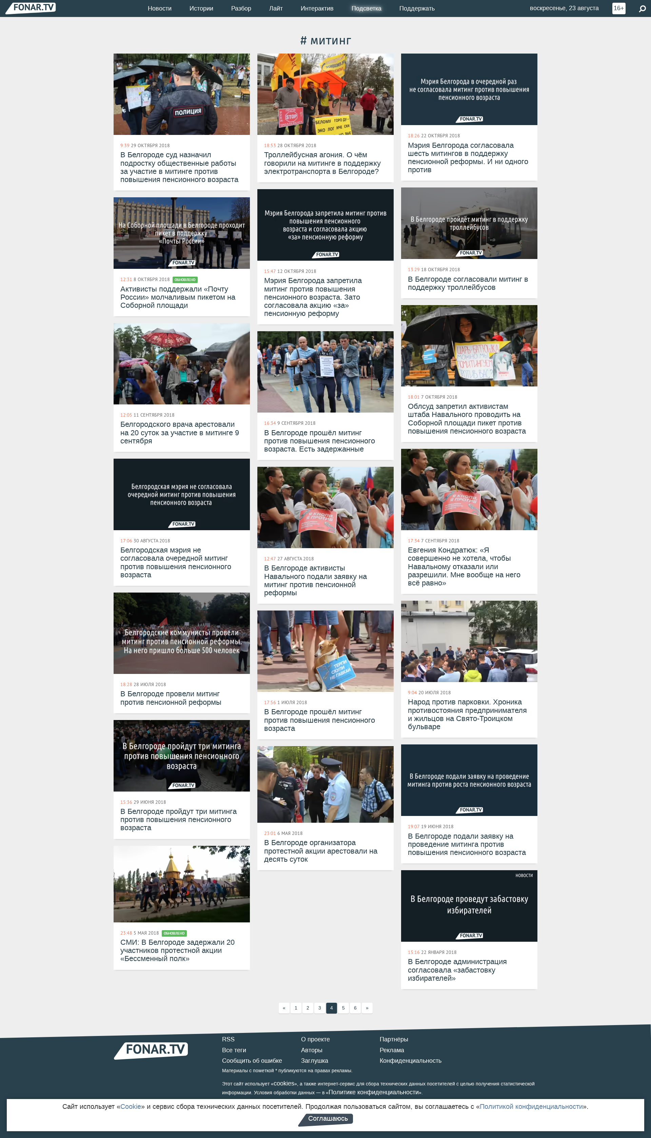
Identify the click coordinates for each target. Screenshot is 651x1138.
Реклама (392, 1050)
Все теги (234, 1050)
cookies (284, 1083)
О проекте (315, 1039)
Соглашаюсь (328, 1118)
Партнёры (394, 1039)
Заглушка (314, 1061)
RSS (228, 1039)
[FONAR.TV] (30, 8)
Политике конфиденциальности (374, 1092)
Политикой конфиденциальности (531, 1106)
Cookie (130, 1106)
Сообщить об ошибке (252, 1061)
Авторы (311, 1050)
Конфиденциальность (410, 1061)
